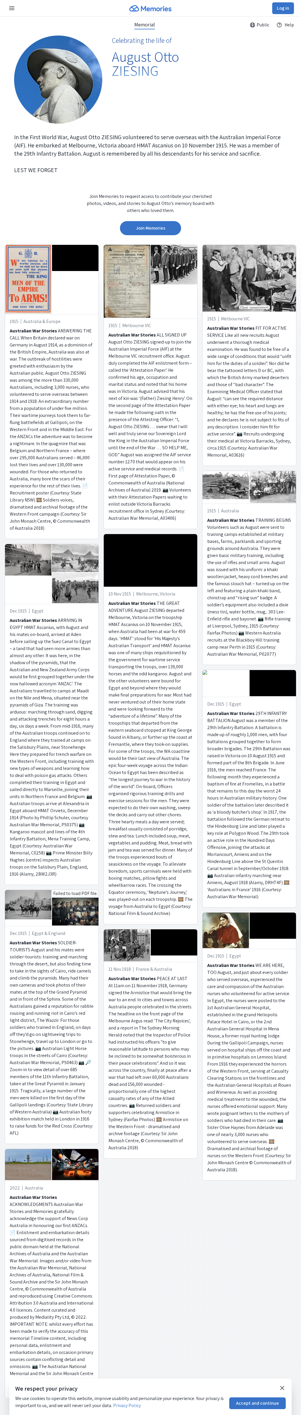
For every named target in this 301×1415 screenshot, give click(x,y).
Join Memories (150, 228)
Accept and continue (257, 1403)
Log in (283, 8)
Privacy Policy (127, 1405)
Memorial (144, 24)
